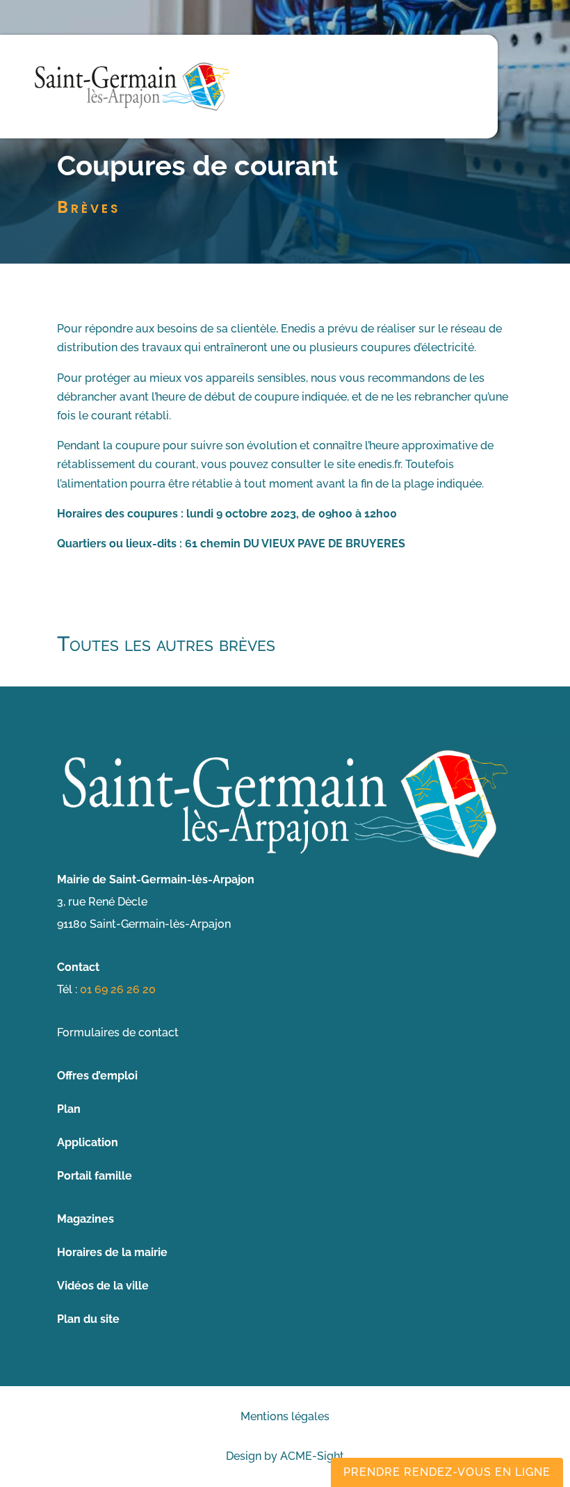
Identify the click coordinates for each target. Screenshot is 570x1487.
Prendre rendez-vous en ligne (447, 1472)
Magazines (85, 1218)
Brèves (88, 206)
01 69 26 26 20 (118, 989)
